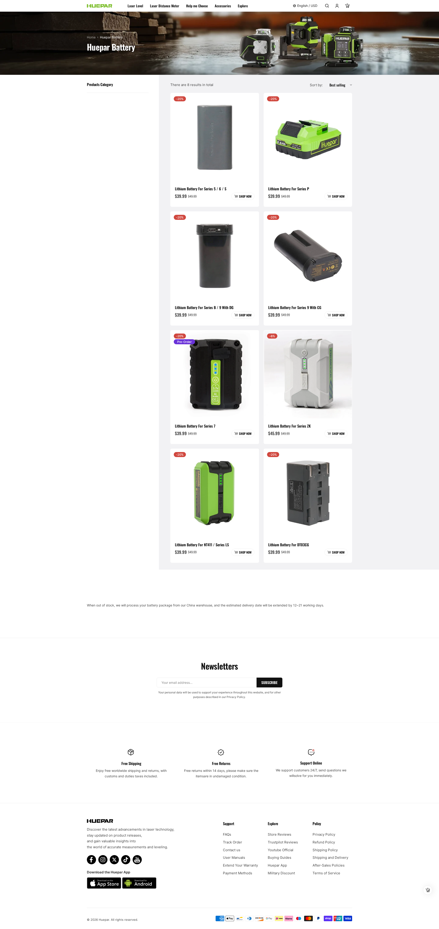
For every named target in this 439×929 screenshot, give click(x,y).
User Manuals (234, 857)
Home (91, 37)
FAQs (227, 834)
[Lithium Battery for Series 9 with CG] (308, 255)
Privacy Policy (324, 834)
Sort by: (316, 85)
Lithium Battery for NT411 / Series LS (202, 544)
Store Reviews (279, 834)
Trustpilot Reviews (283, 842)
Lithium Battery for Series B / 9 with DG (204, 307)
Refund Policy (324, 842)
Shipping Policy (325, 850)
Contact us (231, 850)
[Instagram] (102, 859)
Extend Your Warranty (240, 865)
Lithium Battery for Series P (288, 188)
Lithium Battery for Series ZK (289, 426)
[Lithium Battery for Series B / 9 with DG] (214, 255)
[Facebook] (91, 859)
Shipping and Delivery (330, 857)
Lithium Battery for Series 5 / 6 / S (200, 188)
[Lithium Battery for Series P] (308, 137)
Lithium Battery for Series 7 (195, 426)
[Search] (327, 6)
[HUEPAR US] (99, 6)
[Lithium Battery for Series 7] (214, 374)
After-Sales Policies (329, 865)
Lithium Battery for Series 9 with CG (294, 307)
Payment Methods (237, 873)
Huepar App (277, 865)
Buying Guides (279, 857)
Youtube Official (280, 850)
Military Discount (281, 873)
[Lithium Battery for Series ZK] (308, 374)
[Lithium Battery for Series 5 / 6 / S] (214, 137)
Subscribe (269, 682)
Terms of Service (326, 873)
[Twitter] (114, 859)
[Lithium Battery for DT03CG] (308, 493)
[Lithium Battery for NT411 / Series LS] (214, 493)
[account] (337, 6)
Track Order (232, 842)
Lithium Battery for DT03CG (288, 544)
